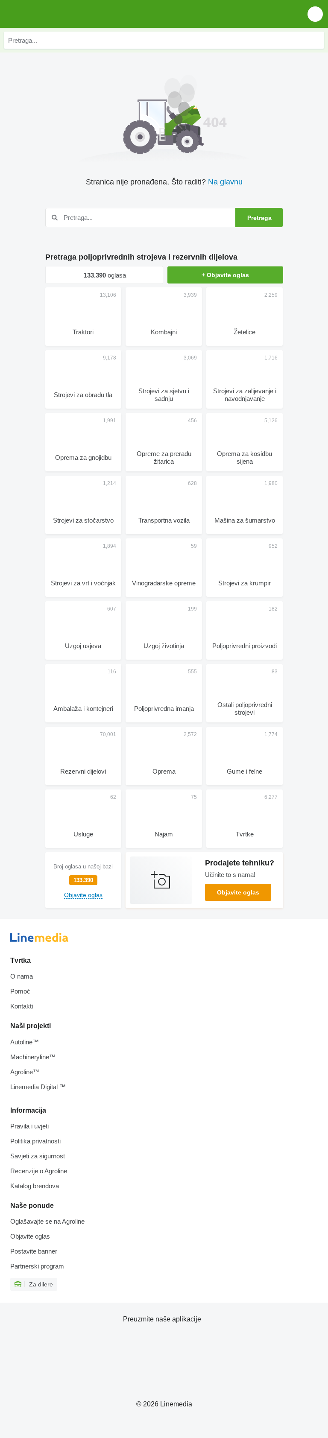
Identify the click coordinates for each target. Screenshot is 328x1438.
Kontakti (21, 1006)
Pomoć (20, 991)
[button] (315, 14)
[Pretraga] (315, 40)
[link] (83, 880)
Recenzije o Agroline (38, 1171)
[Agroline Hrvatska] (55, 14)
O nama (21, 976)
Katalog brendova (34, 1186)
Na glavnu (225, 182)
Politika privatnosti (35, 1141)
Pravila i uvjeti (29, 1126)
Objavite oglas (238, 892)
